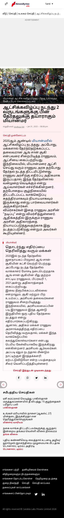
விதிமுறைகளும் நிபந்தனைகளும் (21, 474)
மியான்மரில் (42, 141)
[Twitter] (36, 378)
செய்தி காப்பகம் (41, 483)
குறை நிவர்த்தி (11, 483)
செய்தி (12, 14)
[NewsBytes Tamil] (20, 4)
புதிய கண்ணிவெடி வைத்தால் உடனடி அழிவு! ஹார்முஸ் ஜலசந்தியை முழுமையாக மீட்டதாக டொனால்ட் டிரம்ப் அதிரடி (31, 443)
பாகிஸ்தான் (10, 408)
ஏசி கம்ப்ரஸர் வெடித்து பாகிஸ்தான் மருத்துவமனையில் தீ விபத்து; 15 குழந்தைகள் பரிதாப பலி (32, 401)
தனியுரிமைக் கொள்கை (35, 470)
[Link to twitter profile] (36, 494)
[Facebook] (19, 378)
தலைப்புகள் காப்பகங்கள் (16, 487)
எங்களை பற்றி (11, 470)
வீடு (5, 14)
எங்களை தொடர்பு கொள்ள (17, 479)
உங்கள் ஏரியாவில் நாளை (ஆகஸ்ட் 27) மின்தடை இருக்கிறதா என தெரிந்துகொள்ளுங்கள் (27, 416)
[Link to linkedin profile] (43, 494)
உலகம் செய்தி (26, 14)
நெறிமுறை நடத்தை (46, 479)
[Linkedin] (45, 378)
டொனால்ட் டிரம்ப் (13, 449)
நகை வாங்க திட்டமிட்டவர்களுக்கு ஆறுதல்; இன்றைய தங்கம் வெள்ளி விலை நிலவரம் (30, 430)
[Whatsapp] (28, 378)
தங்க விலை (10, 434)
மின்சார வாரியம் (13, 422)
